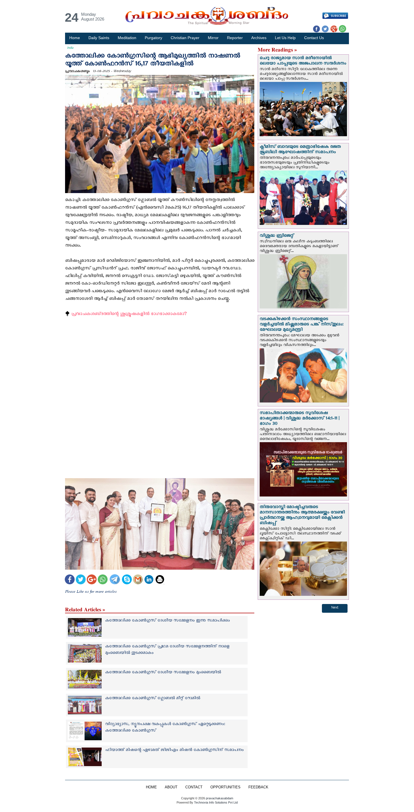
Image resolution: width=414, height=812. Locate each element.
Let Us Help (285, 37)
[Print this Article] (160, 580)
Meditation (127, 37)
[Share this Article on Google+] (92, 580)
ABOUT (171, 787)
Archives (258, 37)
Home (74, 37)
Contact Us (314, 37)
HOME (151, 787)
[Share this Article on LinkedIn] (149, 580)
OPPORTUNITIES (225, 787)
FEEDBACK (258, 787)
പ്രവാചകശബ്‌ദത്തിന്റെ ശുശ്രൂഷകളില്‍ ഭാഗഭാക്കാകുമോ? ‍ (129, 314)
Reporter (235, 37)
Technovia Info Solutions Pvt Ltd (215, 802)
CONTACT (193, 787)
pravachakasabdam (219, 798)
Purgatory (153, 37)
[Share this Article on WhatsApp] (103, 580)
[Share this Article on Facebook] (70, 580)
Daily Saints (98, 37)
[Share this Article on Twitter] (81, 580)
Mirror (213, 37)
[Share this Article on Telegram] (115, 580)
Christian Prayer (185, 37)
